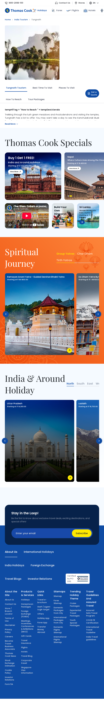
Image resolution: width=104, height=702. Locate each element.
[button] (69, 196)
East (90, 383)
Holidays (25, 599)
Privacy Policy (8, 631)
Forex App (42, 622)
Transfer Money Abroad (41, 629)
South (80, 383)
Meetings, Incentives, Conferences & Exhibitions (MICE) (27, 626)
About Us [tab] (11, 552)
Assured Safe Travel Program (91, 613)
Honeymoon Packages (27, 605)
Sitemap (58, 596)
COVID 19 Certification (92, 621)
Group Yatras (65, 254)
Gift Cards (26, 636)
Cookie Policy (8, 671)
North (70, 383)
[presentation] (6, 314)
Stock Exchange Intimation (10, 663)
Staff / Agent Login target (43, 608)
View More (14, 171)
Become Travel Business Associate (10, 645)
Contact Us (64, 3)
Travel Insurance (26, 641)
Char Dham (85, 254)
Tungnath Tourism (16, 87)
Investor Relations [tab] (40, 579)
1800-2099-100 (16, 3)
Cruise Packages (75, 604)
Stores (81, 3)
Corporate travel (26, 661)
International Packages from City (60, 620)
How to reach (14, 99)
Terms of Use (9, 619)
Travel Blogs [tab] (13, 579)
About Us (9, 599)
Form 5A (9, 684)
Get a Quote (94, 93)
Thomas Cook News (10, 654)
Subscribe (82, 533)
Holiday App (43, 618)
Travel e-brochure (42, 601)
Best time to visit (42, 87)
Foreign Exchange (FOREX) (26, 614)
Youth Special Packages (75, 623)
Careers (9, 636)
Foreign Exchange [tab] (42, 565)
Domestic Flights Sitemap (58, 630)
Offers (40, 613)
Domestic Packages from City (58, 610)
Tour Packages (36, 99)
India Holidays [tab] (14, 565)
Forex (59, 10)
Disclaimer (10, 625)
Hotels (91, 10)
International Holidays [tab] (39, 552)
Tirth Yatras (64, 260)
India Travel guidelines (92, 638)
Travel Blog (26, 656)
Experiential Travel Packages (75, 613)
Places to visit (67, 87)
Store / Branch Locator (9, 611)
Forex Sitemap (58, 602)
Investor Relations (9, 678)
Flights (75, 10)
